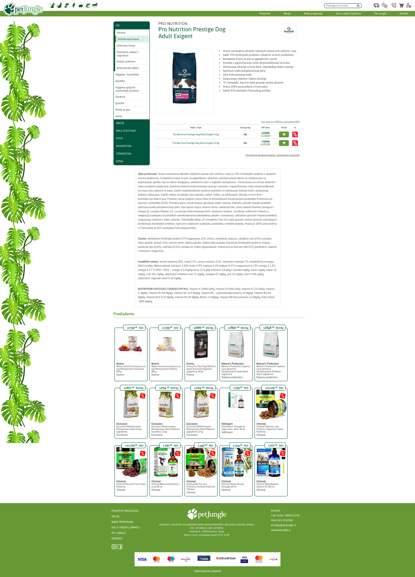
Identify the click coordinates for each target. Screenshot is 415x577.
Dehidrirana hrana (128, 39)
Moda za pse (122, 109)
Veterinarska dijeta (127, 67)
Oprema (120, 96)
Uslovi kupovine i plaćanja (207, 571)
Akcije (287, 13)
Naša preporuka (313, 13)
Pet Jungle (380, 13)
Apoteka (120, 80)
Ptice (119, 138)
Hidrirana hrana (126, 45)
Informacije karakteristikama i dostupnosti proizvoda (273, 155)
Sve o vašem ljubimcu (348, 13)
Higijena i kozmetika (127, 74)
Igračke (119, 103)
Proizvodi (265, 13)
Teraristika (123, 153)
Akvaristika (123, 145)
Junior (118, 116)
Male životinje (126, 130)
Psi (118, 25)
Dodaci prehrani (126, 61)
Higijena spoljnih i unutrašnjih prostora (127, 89)
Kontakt (404, 13)
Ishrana (121, 32)
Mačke (120, 123)
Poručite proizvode (125, 510)
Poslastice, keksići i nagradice (128, 54)
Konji (119, 161)
